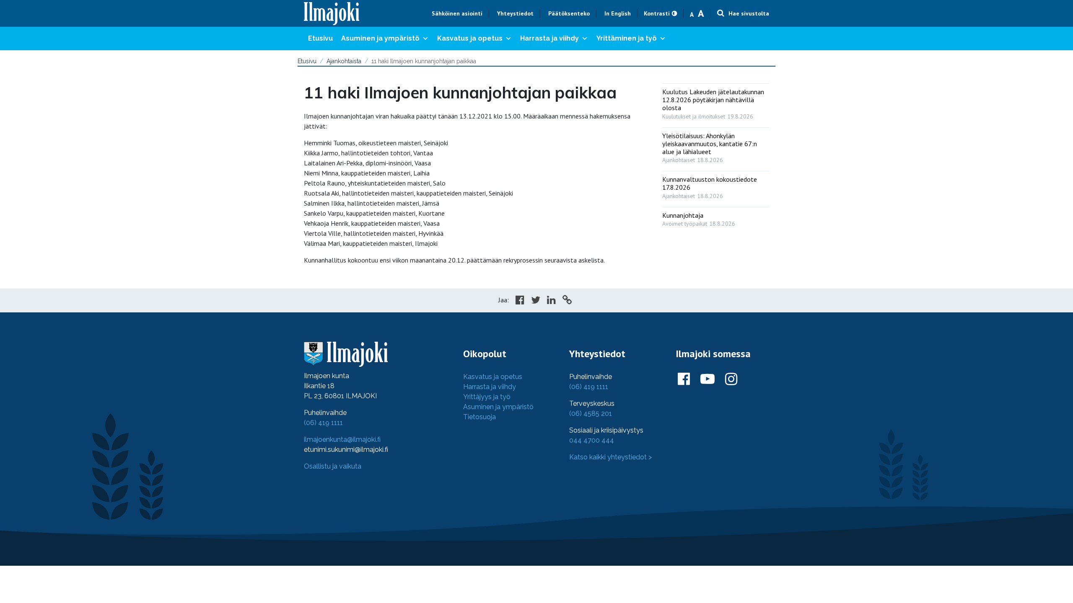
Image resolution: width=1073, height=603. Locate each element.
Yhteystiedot (515, 13)
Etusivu (320, 38)
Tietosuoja (479, 417)
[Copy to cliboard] (567, 301)
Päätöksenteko (569, 13)
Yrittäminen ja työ (626, 38)
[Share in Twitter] (535, 301)
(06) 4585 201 (590, 413)
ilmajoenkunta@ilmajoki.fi (342, 439)
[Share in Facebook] (520, 301)
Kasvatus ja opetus (470, 38)
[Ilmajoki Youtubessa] (707, 379)
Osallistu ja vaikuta (332, 466)
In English (617, 13)
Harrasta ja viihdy (549, 38)
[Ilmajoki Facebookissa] (684, 379)
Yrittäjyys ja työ (487, 397)
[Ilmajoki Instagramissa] (731, 379)
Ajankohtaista (344, 61)
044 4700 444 (591, 440)
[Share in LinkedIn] (551, 301)
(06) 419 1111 (323, 423)
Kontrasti (657, 13)
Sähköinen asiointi (457, 13)
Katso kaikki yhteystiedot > (610, 457)
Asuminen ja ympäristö (380, 38)
